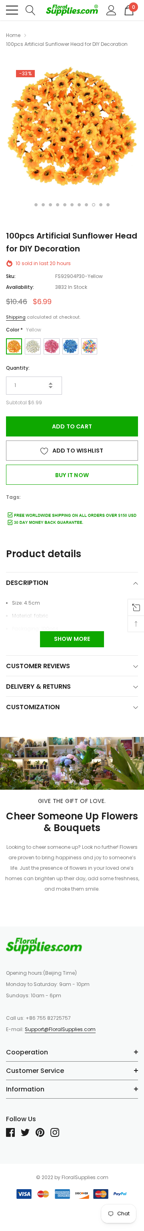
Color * (23, 329)
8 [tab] (86, 204)
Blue (70, 346)
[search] (31, 10)
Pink (52, 346)
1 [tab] (36, 204)
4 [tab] (57, 204)
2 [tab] (43, 204)
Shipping (16, 317)
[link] (44, 946)
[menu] (12, 10)
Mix (89, 346)
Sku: (11, 276)
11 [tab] (108, 204)
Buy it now (72, 475)
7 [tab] (79, 204)
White (33, 346)
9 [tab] (93, 204)
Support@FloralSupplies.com (60, 1029)
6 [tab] (72, 204)
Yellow (14, 346)
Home (13, 35)
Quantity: (18, 367)
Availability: (20, 287)
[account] (111, 10)
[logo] (72, 10)
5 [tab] (64, 204)
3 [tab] (50, 204)
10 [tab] (100, 204)
